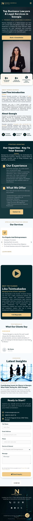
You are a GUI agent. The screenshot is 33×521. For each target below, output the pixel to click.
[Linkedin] (14, 508)
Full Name (5, 424)
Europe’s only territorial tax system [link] (16, 124)
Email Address (6, 431)
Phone (4, 439)
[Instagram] (18, 508)
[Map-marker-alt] (22, 502)
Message (4, 453)
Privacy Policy (24, 468)
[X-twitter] (21, 508)
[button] (2, 242)
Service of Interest (7, 446)
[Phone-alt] (10, 502)
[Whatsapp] (18, 502)
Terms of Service (6, 469)
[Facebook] (11, 508)
